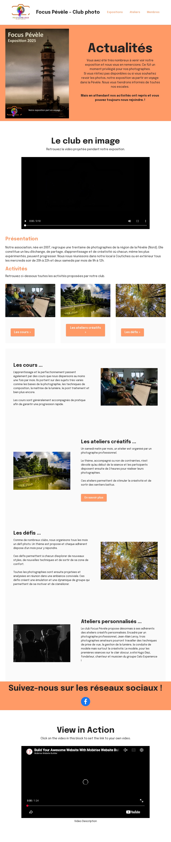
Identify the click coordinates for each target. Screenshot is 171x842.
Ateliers (135, 12)
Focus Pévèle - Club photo (68, 12)
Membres (153, 12)
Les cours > (22, 332)
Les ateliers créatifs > (85, 330)
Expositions (115, 12)
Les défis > (133, 332)
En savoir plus (93, 497)
